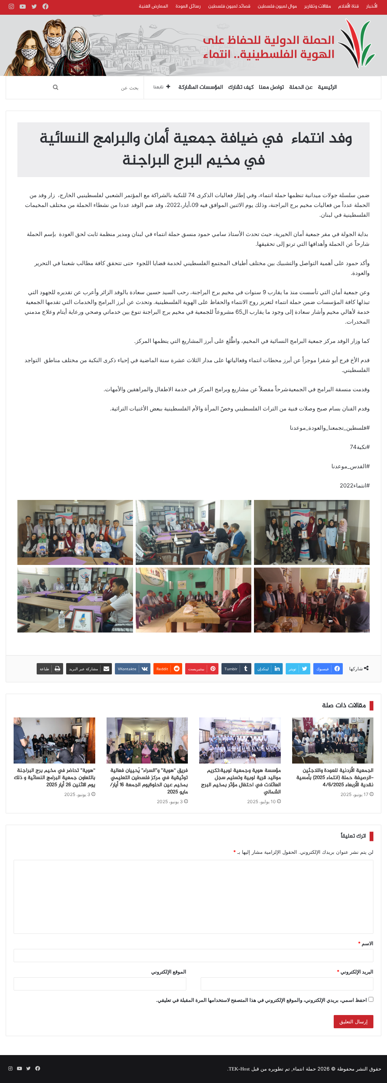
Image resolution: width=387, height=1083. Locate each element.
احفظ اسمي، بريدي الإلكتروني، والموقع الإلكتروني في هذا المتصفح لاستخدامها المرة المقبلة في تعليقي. (261, 1000)
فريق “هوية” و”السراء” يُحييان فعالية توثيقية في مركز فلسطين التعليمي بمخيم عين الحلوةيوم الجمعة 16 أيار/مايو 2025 (149, 781)
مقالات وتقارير (317, 6)
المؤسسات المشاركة (200, 88)
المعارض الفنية (153, 6)
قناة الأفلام (348, 6)
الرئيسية (327, 88)
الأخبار (372, 6)
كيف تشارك (241, 88)
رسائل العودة (188, 6)
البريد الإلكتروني (355, 972)
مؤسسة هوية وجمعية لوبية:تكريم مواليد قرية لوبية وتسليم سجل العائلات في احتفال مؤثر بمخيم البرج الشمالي (241, 781)
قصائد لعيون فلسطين (229, 6)
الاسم (365, 943)
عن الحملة (301, 88)
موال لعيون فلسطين (277, 6)
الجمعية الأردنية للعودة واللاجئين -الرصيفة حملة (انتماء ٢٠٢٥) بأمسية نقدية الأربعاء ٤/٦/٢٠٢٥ (334, 778)
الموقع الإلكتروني (168, 972)
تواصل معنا (271, 88)
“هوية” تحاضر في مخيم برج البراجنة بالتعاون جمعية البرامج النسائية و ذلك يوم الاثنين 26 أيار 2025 (54, 778)
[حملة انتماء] (193, 45)
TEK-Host (239, 1069)
